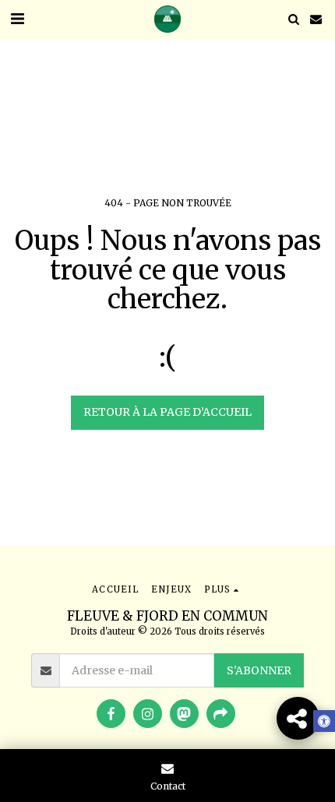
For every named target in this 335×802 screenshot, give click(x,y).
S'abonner (259, 670)
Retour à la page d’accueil (167, 412)
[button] (17, 18)
